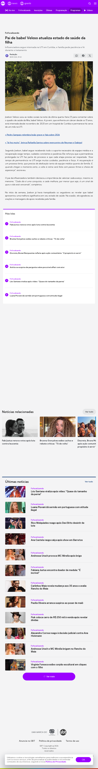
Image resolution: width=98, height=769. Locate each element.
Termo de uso (72, 741)
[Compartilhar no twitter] (90, 56)
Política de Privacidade (56, 762)
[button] (20, 433)
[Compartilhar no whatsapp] (77, 56)
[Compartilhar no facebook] (83, 56)
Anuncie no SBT (27, 741)
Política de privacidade (50, 741)
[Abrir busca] (89, 3)
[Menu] (95, 3)
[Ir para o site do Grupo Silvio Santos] (45, 732)
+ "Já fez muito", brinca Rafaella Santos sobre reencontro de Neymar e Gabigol (43, 142)
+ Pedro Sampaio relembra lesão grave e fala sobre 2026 (32, 134)
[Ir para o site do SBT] (63, 732)
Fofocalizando (12, 33)
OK (83, 759)
